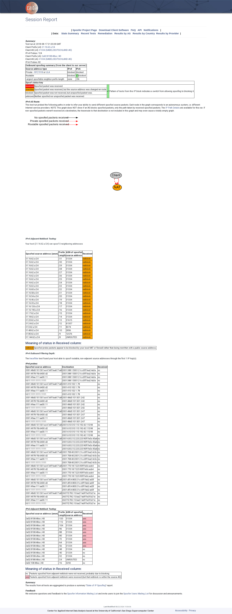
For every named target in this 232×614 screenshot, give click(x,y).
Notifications (151, 30)
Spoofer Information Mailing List (82, 593)
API (140, 30)
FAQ (133, 30)
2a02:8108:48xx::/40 (51, 56)
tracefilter (33, 358)
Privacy (192, 610)
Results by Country (144, 33)
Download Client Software (114, 30)
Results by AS (122, 33)
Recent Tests (88, 33)
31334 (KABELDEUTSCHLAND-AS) (55, 50)
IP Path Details (172, 107)
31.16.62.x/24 (48, 47)
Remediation (105, 33)
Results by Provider (167, 33)
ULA (48, 72)
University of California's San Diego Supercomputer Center (126, 611)
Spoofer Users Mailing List (136, 593)
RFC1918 (38, 72)
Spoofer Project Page (85, 30)
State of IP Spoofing (96, 585)
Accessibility (181, 610)
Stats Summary (70, 33)
